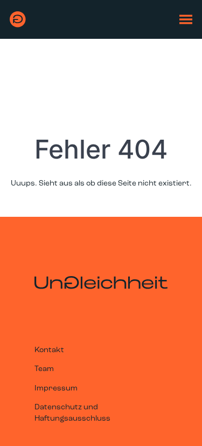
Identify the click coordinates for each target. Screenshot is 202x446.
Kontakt (49, 350)
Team (44, 369)
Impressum (56, 389)
